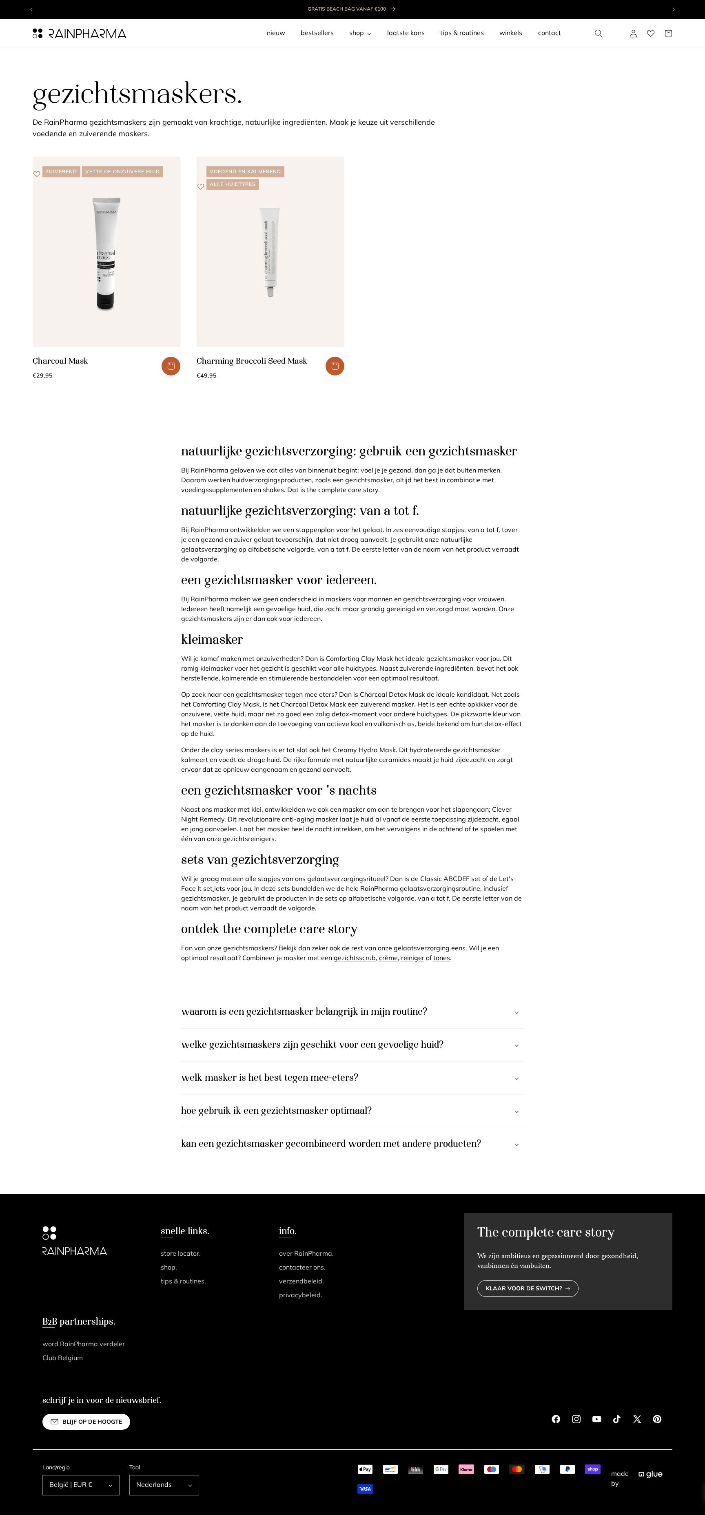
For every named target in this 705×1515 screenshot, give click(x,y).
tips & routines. (183, 1282)
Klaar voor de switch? (524, 1289)
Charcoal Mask (60, 362)
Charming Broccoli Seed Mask (252, 362)
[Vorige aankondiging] (32, 9)
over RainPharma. (306, 1254)
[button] (599, 33)
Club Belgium (62, 1358)
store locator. (181, 1254)
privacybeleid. (300, 1295)
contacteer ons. (302, 1268)
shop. (169, 1268)
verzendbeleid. (301, 1282)
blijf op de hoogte (92, 1422)
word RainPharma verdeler (83, 1344)
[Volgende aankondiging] (673, 9)
